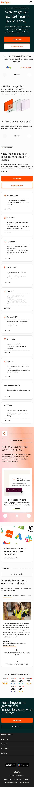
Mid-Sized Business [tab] (19, 595)
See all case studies (21, 574)
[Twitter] (18, 759)
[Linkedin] (22, 759)
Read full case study (9, 646)
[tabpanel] (17, 633)
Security (27, 779)
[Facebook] (6, 759)
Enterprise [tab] (7, 595)
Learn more (8, 209)
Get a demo (21, 39)
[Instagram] (10, 759)
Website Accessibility (11, 782)
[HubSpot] (5, 2)
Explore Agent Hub (17, 440)
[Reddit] (26, 759)
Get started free (20, 46)
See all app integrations (11, 558)
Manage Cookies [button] (24, 782)
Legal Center (7, 779)
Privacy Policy (18, 779)
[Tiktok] (30, 759)
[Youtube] (14, 759)
